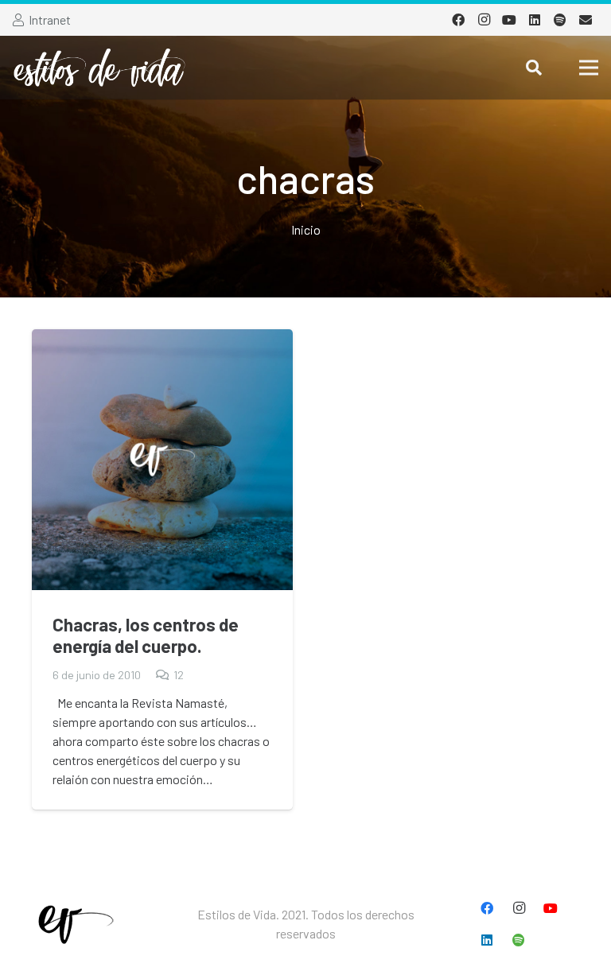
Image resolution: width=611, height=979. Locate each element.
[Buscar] (533, 68)
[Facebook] (458, 20)
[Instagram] (483, 20)
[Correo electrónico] (585, 20)
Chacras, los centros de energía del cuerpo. (146, 635)
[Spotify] (560, 20)
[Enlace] (99, 67)
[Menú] (589, 67)
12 (178, 675)
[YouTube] (509, 20)
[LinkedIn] (534, 20)
